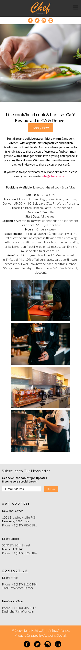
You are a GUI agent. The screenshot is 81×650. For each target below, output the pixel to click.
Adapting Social (54, 635)
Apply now (40, 128)
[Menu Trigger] (76, 8)
